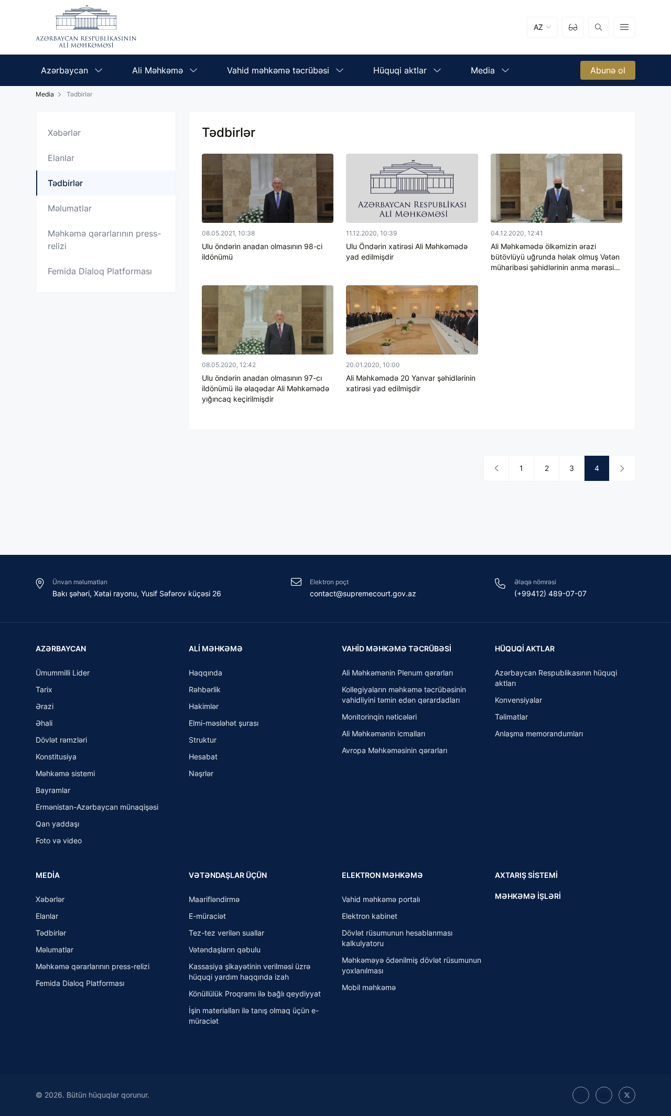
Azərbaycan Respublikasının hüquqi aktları (556, 678)
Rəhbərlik (205, 689)
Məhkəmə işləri (528, 896)
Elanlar (61, 158)
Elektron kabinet (369, 915)
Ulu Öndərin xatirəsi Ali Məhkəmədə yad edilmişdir (407, 251)
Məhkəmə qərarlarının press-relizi (104, 239)
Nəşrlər (201, 773)
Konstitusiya (56, 756)
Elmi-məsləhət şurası (223, 722)
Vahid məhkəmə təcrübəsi (396, 648)
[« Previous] (496, 468)
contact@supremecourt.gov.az (363, 593)
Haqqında (205, 672)
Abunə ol (607, 70)
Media (48, 875)
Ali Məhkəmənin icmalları (383, 733)
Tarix (44, 689)
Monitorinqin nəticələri (379, 716)
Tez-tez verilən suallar (226, 932)
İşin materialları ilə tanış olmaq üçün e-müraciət (254, 1015)
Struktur (203, 739)
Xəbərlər (64, 132)
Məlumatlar (70, 208)
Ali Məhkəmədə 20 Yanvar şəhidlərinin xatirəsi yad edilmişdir (410, 383)
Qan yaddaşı (57, 823)
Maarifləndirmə (214, 899)
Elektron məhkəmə (382, 875)
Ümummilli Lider (63, 672)
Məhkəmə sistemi (65, 773)
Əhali (44, 722)
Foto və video (59, 840)
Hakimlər (204, 706)
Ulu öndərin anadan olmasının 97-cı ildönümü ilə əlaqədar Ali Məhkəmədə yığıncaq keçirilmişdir (265, 388)
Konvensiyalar (518, 699)
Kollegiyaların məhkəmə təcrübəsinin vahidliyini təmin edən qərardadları (404, 694)
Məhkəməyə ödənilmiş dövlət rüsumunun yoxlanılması (411, 965)
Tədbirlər (51, 932)
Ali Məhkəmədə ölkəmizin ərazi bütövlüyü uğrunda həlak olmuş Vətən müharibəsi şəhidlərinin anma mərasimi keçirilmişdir (556, 257)
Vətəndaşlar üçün (228, 875)
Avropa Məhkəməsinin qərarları (394, 750)
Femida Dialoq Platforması (100, 271)
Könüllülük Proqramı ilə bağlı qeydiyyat (255, 993)
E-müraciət (207, 915)
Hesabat (203, 756)
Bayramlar (53, 790)
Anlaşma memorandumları (539, 733)
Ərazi (44, 706)
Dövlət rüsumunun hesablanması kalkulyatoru (397, 938)
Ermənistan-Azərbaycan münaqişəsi (97, 806)
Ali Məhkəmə (216, 648)
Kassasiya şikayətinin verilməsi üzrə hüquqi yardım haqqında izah (249, 971)
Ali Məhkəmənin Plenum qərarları (397, 672)
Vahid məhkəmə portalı (381, 899)
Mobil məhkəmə (369, 987)
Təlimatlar (511, 716)
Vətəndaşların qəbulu (225, 949)
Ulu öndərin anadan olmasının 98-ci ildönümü (262, 251)
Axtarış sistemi (526, 875)
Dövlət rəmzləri (61, 739)
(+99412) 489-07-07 (550, 593)
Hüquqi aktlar (525, 648)
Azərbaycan (61, 648)
